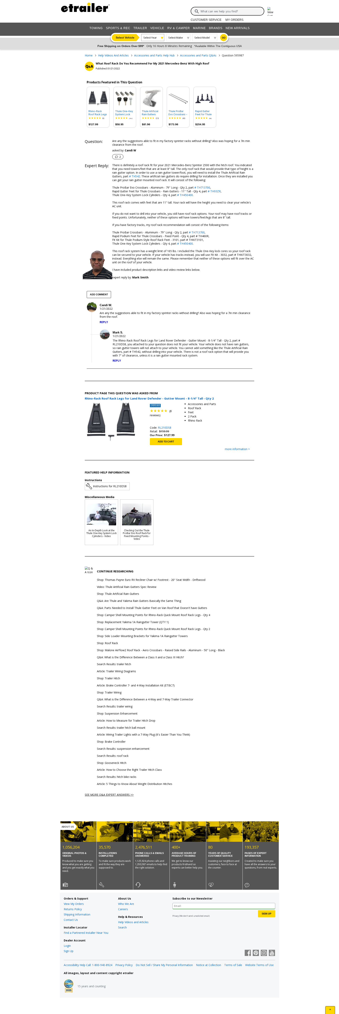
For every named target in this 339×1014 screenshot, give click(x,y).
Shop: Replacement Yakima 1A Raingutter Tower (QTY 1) (133, 622)
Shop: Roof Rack (107, 643)
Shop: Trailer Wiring (109, 692)
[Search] (197, 11)
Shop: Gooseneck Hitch (111, 763)
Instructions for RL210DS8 (110, 486)
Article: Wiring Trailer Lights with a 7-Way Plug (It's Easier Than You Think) (143, 734)
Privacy (175, 916)
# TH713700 (202, 187)
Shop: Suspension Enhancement (117, 713)
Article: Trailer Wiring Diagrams (116, 671)
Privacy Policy (124, 965)
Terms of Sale (233, 965)
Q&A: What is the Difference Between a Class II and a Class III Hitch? (140, 657)
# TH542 (134, 176)
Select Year (150, 37)
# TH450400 (184, 195)
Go (223, 37)
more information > (237, 449)
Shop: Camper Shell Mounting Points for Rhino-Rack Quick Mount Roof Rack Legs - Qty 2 (153, 629)
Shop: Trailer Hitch (108, 678)
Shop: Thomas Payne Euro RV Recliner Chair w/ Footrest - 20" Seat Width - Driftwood (151, 580)
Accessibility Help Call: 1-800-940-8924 (88, 965)
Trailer (140, 28)
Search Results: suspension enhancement (123, 749)
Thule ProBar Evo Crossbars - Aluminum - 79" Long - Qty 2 (178, 113)
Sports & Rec (118, 28)
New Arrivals (238, 28)
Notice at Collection (208, 965)
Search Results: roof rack (112, 756)
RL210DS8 (164, 427)
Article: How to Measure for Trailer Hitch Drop (126, 720)
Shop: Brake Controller (111, 741)
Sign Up (68, 951)
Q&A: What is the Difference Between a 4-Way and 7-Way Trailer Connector (145, 699)
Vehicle (157, 28)
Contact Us (71, 920)
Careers (123, 909)
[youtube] (272, 953)
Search (122, 927)
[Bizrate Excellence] (69, 986)
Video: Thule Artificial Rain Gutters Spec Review (126, 587)
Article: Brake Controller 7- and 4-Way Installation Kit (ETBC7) (136, 685)
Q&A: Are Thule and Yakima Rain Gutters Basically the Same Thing (139, 601)
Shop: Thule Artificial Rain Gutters (118, 594)
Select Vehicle (125, 37)
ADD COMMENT (99, 294)
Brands (215, 28)
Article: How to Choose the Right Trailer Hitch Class (129, 770)
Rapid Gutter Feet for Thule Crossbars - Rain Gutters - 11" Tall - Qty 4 (204, 113)
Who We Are (126, 904)
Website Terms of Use (259, 965)
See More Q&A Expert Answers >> (109, 795)
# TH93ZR (214, 191)
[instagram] (264, 953)
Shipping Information (77, 914)
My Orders (234, 19)
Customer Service (206, 19)
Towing (96, 28)
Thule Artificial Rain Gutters (150, 113)
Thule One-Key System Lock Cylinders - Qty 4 (124, 113)
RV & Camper (178, 28)
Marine (199, 28)
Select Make (175, 37)
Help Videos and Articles (133, 922)
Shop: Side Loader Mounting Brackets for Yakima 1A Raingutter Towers (142, 636)
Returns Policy (73, 909)
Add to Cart (166, 441)
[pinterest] (255, 953)
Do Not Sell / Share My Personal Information (164, 965)
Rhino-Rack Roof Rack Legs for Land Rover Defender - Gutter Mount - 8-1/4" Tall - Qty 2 (97, 113)
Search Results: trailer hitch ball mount (121, 727)
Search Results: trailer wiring (114, 706)
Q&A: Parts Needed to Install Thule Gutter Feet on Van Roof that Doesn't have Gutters (152, 608)
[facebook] (247, 953)
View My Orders (74, 904)
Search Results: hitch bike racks (116, 777)
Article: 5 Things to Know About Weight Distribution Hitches (134, 784)
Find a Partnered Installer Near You (86, 933)
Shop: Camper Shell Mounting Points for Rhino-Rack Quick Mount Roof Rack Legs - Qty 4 (153, 615)
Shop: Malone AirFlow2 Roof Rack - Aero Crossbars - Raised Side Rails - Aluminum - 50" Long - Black (161, 650)
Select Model (202, 37)
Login (67, 946)
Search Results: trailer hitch (114, 664)
